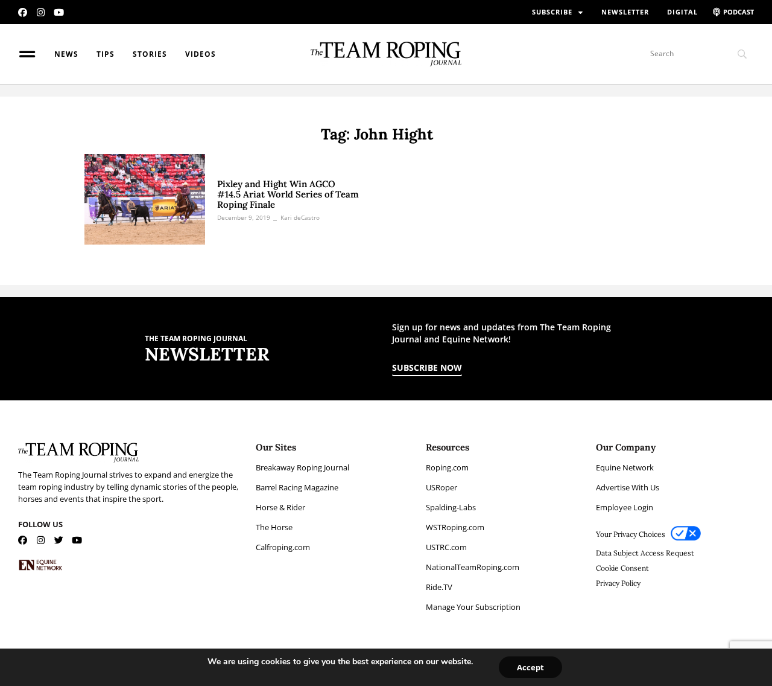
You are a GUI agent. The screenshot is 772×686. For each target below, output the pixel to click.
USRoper (441, 487)
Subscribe (552, 11)
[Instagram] (40, 12)
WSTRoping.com (455, 527)
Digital (682, 11)
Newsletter (625, 11)
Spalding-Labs (451, 507)
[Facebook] (22, 12)
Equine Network (625, 467)
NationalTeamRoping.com (472, 567)
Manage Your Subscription (473, 606)
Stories (150, 54)
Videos (200, 54)
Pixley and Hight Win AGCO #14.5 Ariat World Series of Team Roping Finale (288, 194)
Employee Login (624, 507)
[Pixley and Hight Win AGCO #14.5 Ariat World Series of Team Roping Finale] (144, 199)
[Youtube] (58, 12)
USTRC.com (446, 547)
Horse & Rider (280, 507)
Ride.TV (439, 587)
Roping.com (447, 467)
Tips (105, 54)
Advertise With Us (627, 487)
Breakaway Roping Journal (302, 467)
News (66, 54)
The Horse (274, 527)
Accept (530, 667)
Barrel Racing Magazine (297, 487)
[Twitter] (58, 540)
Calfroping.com (283, 547)
